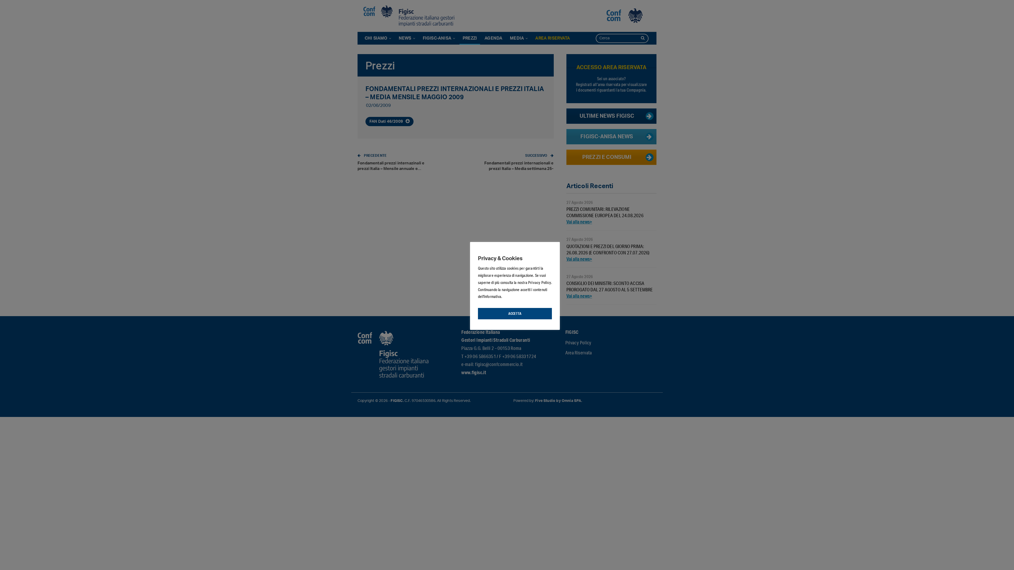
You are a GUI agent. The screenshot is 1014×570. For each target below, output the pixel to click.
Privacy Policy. (540, 282)
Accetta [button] (514, 313)
